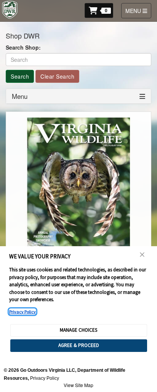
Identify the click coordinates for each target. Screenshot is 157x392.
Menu (19, 96)
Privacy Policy (22, 312)
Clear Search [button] (57, 76)
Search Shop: (23, 47)
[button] (101, 9)
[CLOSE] (142, 254)
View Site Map (78, 385)
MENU (138, 10)
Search (20, 76)
